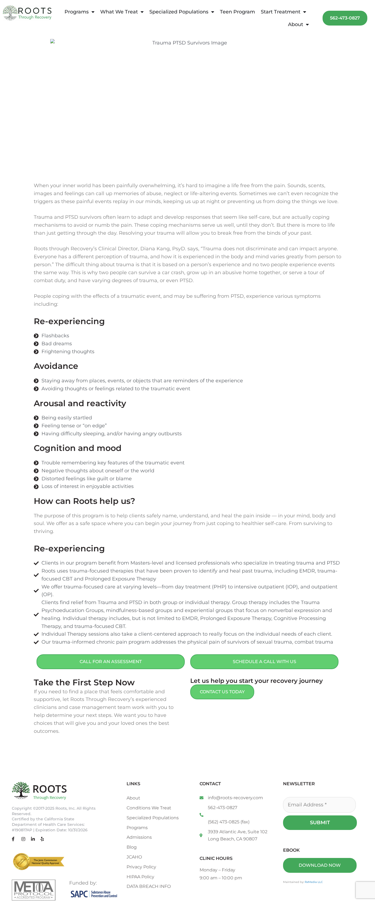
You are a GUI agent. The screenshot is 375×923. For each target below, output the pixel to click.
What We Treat (119, 12)
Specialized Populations (178, 12)
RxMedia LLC (314, 882)
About (295, 24)
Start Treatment (280, 12)
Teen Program (237, 12)
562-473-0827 (222, 807)
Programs (77, 12)
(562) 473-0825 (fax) (229, 821)
